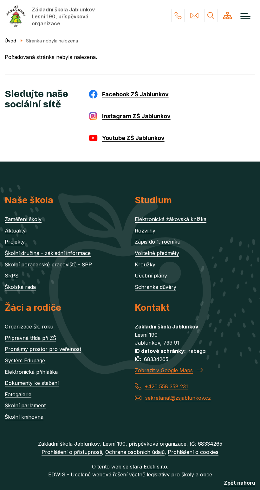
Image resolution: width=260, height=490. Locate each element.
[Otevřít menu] (245, 16)
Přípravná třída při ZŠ (30, 338)
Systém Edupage (25, 360)
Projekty (15, 242)
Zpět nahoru (239, 483)
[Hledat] (211, 15)
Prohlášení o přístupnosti (72, 452)
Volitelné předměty (157, 253)
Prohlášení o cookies (193, 452)
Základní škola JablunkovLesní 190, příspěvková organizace (63, 16)
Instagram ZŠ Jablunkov (136, 116)
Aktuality (15, 230)
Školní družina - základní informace (48, 253)
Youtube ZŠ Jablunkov (133, 138)
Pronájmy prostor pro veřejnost (43, 349)
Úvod (10, 40)
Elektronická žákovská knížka (170, 219)
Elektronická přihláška (31, 372)
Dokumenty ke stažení (32, 383)
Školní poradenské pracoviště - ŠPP (48, 264)
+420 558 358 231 (178, 15)
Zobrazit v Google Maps (164, 370)
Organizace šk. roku (29, 326)
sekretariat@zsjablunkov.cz (194, 15)
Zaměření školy (23, 219)
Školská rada (20, 287)
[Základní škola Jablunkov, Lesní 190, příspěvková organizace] (16, 16)
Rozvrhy (145, 230)
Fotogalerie (18, 394)
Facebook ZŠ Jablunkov (135, 94)
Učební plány (151, 275)
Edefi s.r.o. (156, 466)
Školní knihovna (24, 417)
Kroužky (145, 264)
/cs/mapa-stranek (227, 15)
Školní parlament (25, 405)
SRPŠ (11, 275)
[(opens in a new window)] (95, 94)
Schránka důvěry (155, 287)
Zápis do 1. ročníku (157, 242)
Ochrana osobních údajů (135, 452)
